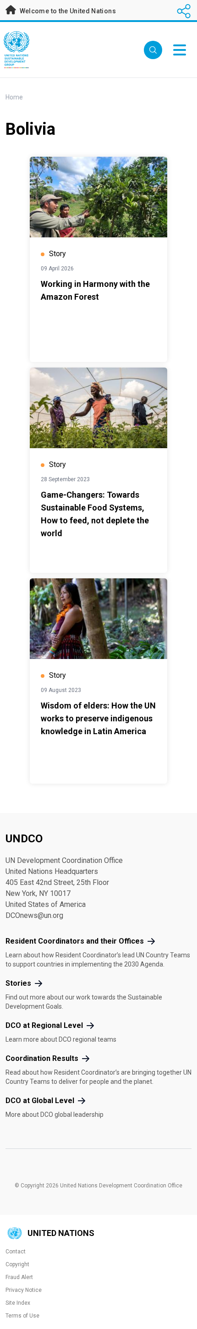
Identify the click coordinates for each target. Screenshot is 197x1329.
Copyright (17, 1264)
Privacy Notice (23, 1290)
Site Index (17, 1303)
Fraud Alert (19, 1277)
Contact (15, 1251)
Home (14, 97)
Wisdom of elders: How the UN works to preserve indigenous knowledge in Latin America (98, 718)
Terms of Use (22, 1316)
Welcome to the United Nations (67, 11)
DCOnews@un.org (34, 915)
